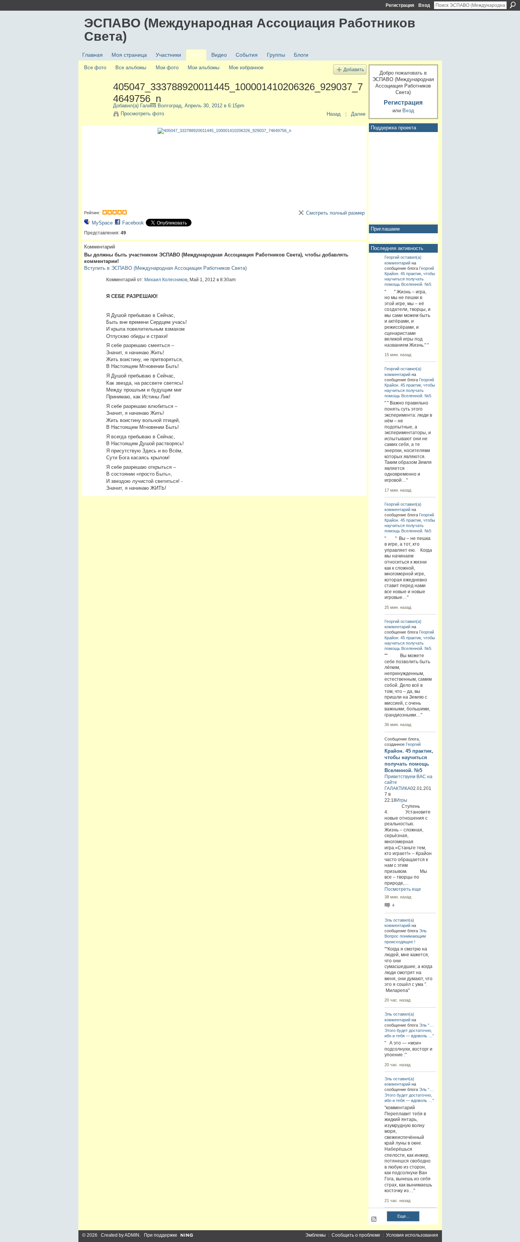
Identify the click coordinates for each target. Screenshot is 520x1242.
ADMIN (131, 1235)
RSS (374, 1219)
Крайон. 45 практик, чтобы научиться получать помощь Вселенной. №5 (409, 279)
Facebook (133, 223)
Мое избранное (246, 67)
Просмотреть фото (142, 113)
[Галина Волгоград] (96, 102)
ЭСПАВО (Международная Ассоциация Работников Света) (249, 29)
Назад (334, 114)
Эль (388, 920)
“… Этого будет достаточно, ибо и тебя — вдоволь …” (409, 1030)
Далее (358, 114)
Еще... (403, 1216)
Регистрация (400, 5)
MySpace (102, 223)
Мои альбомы (203, 67)
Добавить (353, 69)
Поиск (513, 5)
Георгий (391, 257)
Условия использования (412, 1235)
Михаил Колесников (165, 279)
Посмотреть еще (402, 889)
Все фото (95, 67)
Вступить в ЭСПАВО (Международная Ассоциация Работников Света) (165, 268)
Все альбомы (130, 67)
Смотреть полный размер (335, 213)
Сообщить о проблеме (356, 1235)
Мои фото (167, 67)
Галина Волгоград (161, 105)
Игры (401, 800)
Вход (424, 5)
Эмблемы (315, 1235)
